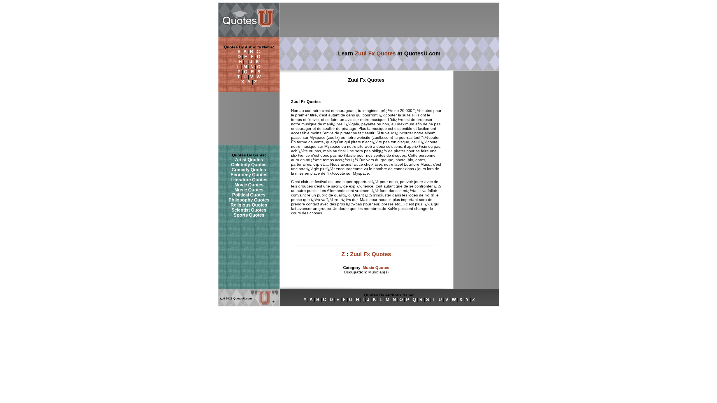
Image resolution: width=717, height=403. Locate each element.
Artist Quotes (249, 159)
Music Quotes (249, 190)
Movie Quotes (249, 184)
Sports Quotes (249, 215)
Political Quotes (249, 195)
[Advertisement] (389, 19)
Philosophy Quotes (249, 200)
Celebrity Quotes (249, 164)
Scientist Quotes (248, 210)
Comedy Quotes (249, 169)
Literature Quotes (249, 179)
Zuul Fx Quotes (375, 53)
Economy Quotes (249, 174)
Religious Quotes (249, 205)
